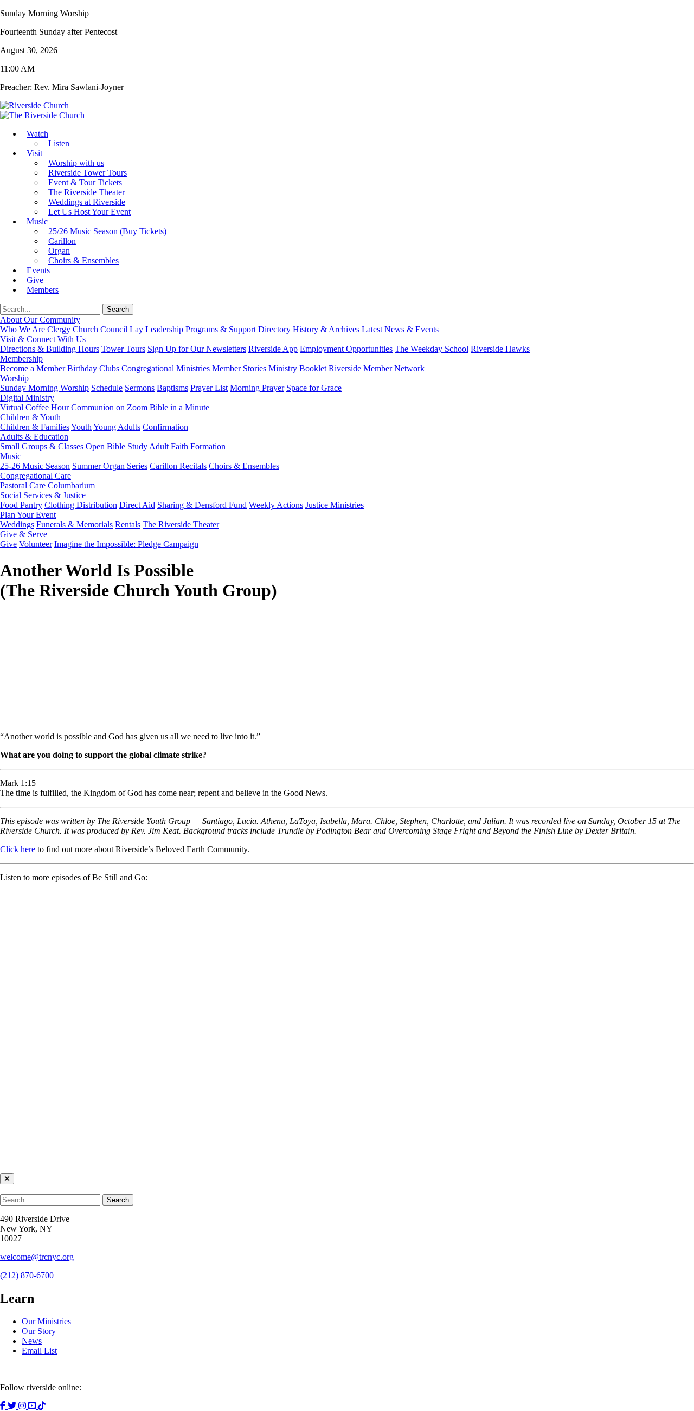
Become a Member (32, 368)
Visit (34, 153)
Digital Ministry (27, 397)
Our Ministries (46, 1321)
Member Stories (239, 368)
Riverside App (273, 348)
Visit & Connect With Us (43, 339)
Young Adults (116, 426)
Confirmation (165, 426)
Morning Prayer (257, 387)
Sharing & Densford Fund (202, 505)
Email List (39, 1350)
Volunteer (35, 544)
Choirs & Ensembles (83, 260)
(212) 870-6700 (27, 1275)
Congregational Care (35, 475)
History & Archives (326, 329)
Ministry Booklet (297, 368)
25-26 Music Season (35, 466)
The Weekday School (431, 348)
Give (8, 544)
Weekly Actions (276, 505)
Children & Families (34, 426)
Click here (17, 849)
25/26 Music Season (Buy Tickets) (107, 231)
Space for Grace (314, 387)
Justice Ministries (334, 505)
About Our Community (40, 319)
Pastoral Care (23, 485)
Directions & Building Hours (49, 348)
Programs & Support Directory (238, 329)
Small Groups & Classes (41, 446)
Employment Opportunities (346, 348)
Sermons (140, 387)
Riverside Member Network (377, 368)
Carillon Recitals (178, 466)
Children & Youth (30, 417)
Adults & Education (34, 436)
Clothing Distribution (80, 505)
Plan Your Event (28, 514)
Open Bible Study (116, 446)
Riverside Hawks (500, 348)
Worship (14, 378)
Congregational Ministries (165, 368)
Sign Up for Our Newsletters (196, 348)
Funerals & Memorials (74, 524)
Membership (21, 358)
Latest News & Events (400, 329)
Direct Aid (137, 505)
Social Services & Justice (43, 495)
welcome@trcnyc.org (37, 1256)
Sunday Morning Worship (44, 387)
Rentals (127, 524)
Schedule (107, 387)
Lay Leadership (156, 329)
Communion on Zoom (109, 407)
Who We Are (22, 329)
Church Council (100, 329)
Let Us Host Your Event (89, 211)
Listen (58, 143)
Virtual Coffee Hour (34, 407)
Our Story (39, 1331)
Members (43, 289)
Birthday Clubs (93, 368)
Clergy (58, 329)
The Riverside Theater (181, 524)
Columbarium (71, 485)
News (32, 1340)
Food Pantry (21, 505)
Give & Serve (23, 534)
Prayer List (209, 387)
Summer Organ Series (109, 466)
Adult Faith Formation (187, 446)
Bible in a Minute (179, 407)
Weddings (17, 524)
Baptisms (172, 387)
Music (37, 221)
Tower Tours (123, 348)
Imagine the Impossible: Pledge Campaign (126, 544)
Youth (81, 426)
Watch (37, 133)
